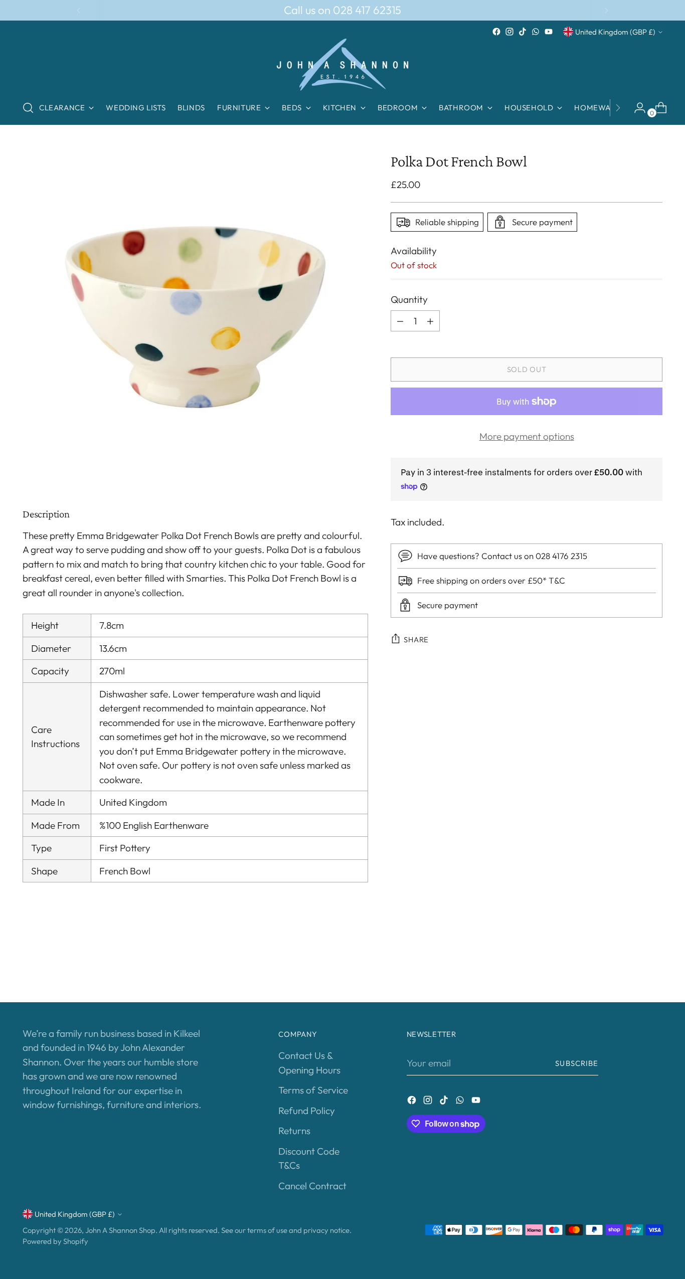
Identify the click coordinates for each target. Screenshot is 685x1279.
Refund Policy (306, 1111)
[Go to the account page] (636, 108)
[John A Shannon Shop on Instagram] (509, 31)
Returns (294, 1131)
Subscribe (576, 1063)
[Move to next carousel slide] (653, 967)
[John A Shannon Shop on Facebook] (496, 31)
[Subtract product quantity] (400, 321)
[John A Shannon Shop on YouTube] (548, 31)
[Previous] (79, 10)
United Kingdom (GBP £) (615, 32)
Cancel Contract (312, 1186)
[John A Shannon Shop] (342, 65)
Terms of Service (313, 1090)
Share (416, 639)
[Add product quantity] (430, 321)
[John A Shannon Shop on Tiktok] (522, 31)
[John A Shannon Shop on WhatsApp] (535, 31)
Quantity (409, 299)
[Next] (606, 10)
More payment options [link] (526, 436)
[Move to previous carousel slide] (630, 968)
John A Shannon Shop (120, 1230)
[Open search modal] (28, 108)
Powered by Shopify (55, 1241)
